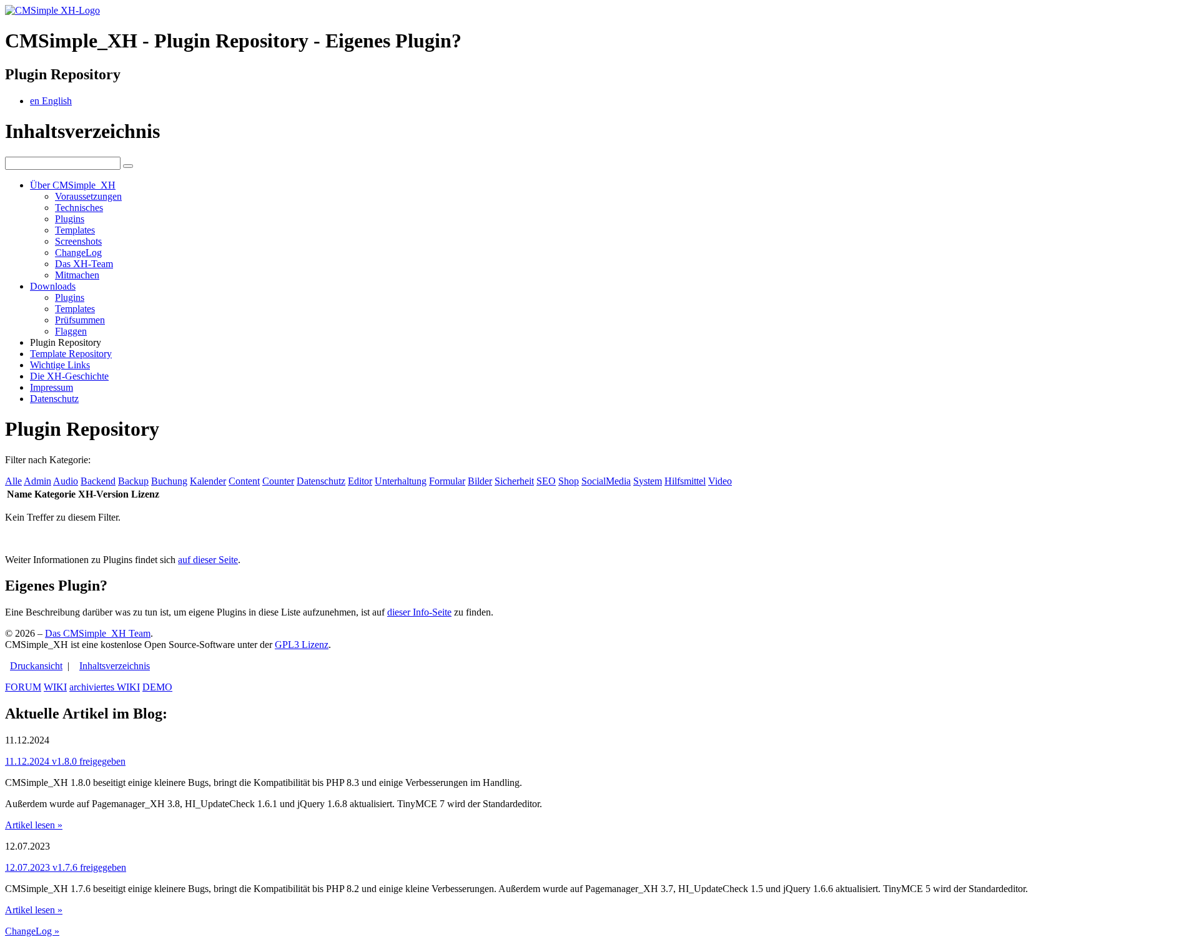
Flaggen (71, 331)
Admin (37, 481)
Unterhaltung (401, 481)
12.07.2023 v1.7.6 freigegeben (65, 867)
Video (720, 481)
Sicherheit (514, 481)
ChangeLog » (32, 931)
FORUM (23, 687)
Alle (13, 481)
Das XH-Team (84, 263)
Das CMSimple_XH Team (97, 633)
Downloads (53, 286)
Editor (360, 481)
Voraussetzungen (88, 196)
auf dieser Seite (208, 559)
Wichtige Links (60, 365)
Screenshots (78, 241)
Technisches (79, 207)
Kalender (208, 481)
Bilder (480, 481)
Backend (98, 481)
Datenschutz (54, 398)
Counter (278, 481)
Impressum (51, 387)
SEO (546, 481)
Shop (568, 481)
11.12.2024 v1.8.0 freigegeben (65, 761)
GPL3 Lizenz (301, 644)
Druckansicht (36, 665)
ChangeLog (78, 252)
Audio (65, 481)
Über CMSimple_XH (73, 185)
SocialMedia (606, 481)
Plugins (69, 218)
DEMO (157, 687)
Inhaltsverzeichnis (114, 665)
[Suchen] (128, 166)
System (647, 481)
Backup (133, 481)
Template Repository (71, 353)
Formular (447, 481)
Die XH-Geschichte (69, 376)
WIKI (55, 687)
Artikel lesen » (33, 825)
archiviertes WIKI (104, 687)
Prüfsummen (80, 320)
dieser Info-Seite (419, 612)
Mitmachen (77, 275)
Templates (75, 230)
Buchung (169, 481)
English (51, 101)
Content (244, 481)
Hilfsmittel (685, 481)
